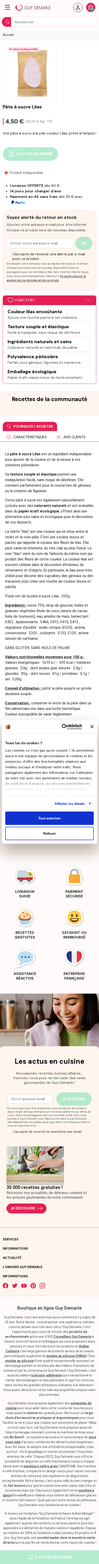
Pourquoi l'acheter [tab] (32, 426)
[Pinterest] (33, 1285)
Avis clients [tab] (73, 437)
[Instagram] (42, 1285)
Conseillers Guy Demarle (72, 1336)
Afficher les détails (70, 803)
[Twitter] (14, 1285)
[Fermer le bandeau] (92, 726)
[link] (25, 881)
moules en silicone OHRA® (66, 1356)
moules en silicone (19, 1361)
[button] (7, 7)
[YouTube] (24, 1285)
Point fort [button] (25, 300)
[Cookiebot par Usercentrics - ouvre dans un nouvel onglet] (62, 727)
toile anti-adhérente (46, 1375)
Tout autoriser (49, 818)
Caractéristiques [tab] (29, 437)
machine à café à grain (40, 1466)
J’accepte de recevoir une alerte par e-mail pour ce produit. (48, 256)
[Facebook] (5, 1285)
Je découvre (22, 1208)
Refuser (49, 833)
